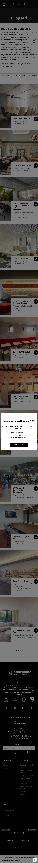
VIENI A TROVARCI (19, 444)
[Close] (34, 415)
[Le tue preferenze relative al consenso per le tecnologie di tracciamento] (35, 860)
